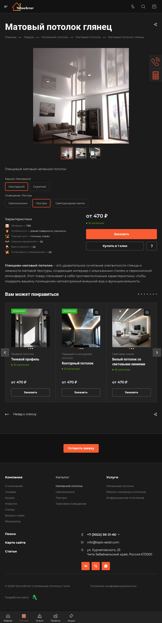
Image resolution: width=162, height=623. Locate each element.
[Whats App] (106, 566)
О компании (14, 486)
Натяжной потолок (69, 486)
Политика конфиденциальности (113, 586)
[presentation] (5, 356)
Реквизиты (13, 521)
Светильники (65, 492)
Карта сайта (15, 542)
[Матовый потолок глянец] (81, 96)
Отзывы (10, 492)
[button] (138, 294)
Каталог (62, 477)
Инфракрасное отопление (125, 497)
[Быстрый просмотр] (46, 312)
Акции (10, 497)
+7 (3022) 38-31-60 (101, 534)
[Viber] (96, 566)
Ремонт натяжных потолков (126, 492)
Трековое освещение (71, 503)
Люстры (61, 497)
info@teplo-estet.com (103, 542)
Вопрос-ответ (14, 515)
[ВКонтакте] (85, 566)
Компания (13, 477)
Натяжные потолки (120, 486)
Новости (11, 503)
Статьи (10, 509)
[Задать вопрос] (151, 246)
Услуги (112, 477)
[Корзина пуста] (154, 7)
